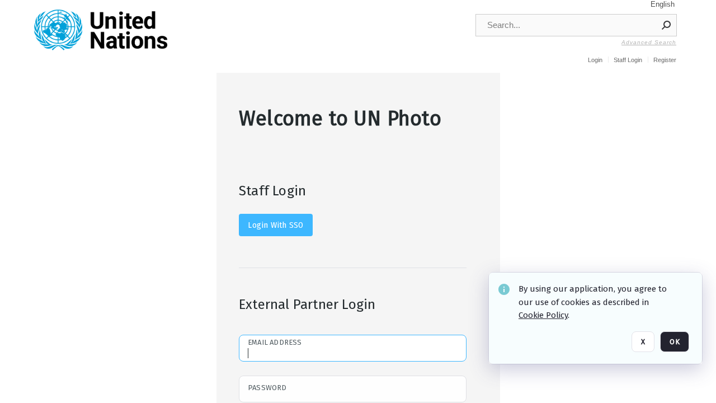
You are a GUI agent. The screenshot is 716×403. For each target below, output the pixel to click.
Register (664, 60)
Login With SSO (275, 225)
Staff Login (628, 60)
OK (675, 342)
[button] (666, 25)
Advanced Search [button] (648, 42)
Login (595, 60)
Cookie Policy (543, 315)
